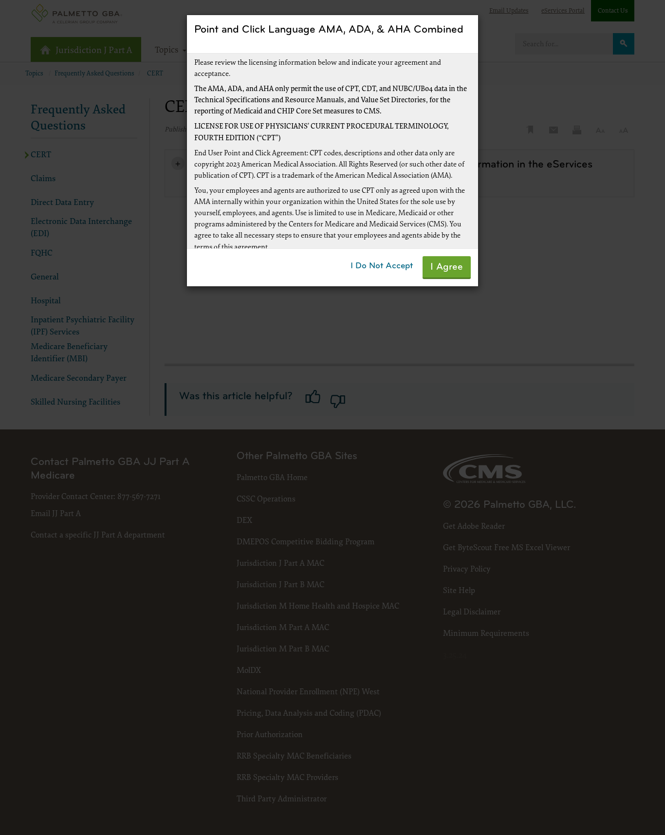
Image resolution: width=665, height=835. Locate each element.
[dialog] (332, 417)
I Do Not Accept (382, 266)
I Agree (446, 267)
